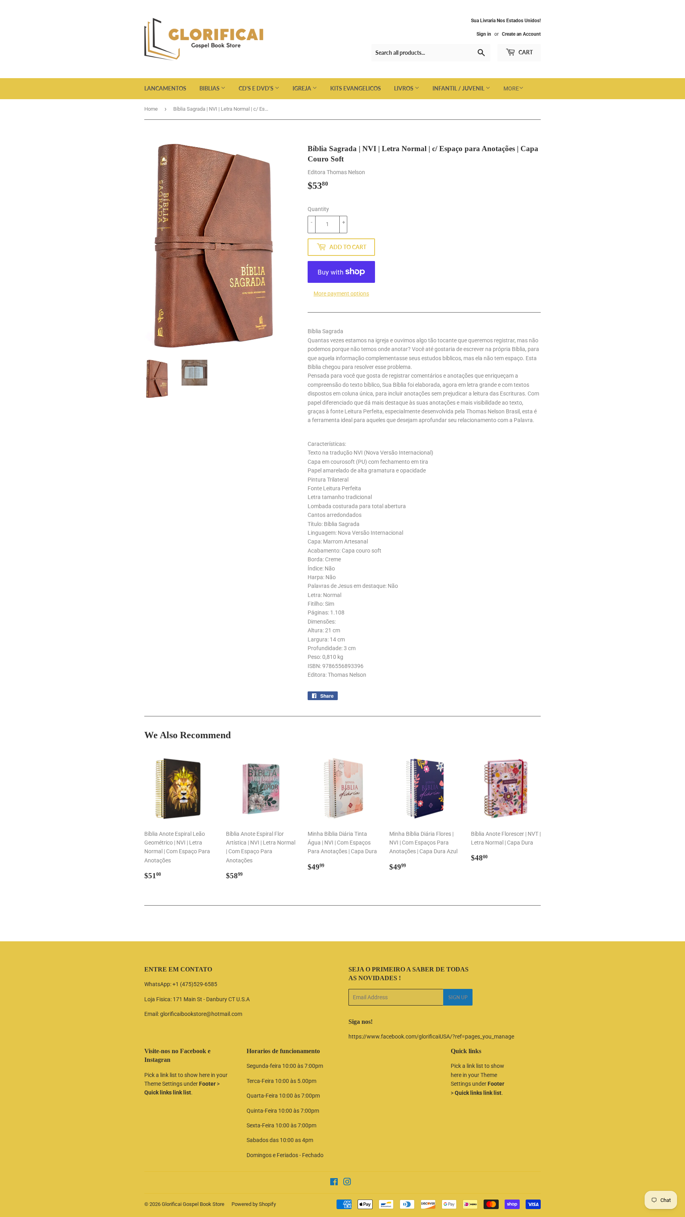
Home (151, 109)
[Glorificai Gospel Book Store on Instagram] (347, 1183)
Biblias (210, 88)
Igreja (302, 88)
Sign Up (457, 997)
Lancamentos (165, 88)
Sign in (483, 34)
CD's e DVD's (257, 88)
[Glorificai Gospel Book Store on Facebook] (334, 1183)
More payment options (341, 293)
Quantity (318, 209)
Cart (525, 52)
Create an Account (521, 34)
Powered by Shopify (254, 1204)
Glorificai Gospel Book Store (193, 1204)
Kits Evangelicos (355, 88)
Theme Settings (163, 1084)
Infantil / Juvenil (459, 88)
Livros (404, 88)
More (511, 88)
